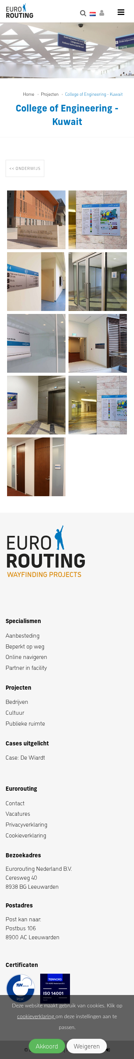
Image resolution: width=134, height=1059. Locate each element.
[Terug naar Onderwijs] (26, 176)
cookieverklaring (36, 1016)
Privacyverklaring (26, 824)
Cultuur (15, 712)
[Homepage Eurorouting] (20, 11)
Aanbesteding (22, 635)
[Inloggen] (103, 13)
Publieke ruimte (25, 723)
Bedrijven (17, 701)
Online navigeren (26, 656)
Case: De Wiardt (25, 757)
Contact (15, 803)
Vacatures (18, 813)
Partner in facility (26, 667)
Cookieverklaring (26, 835)
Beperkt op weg (25, 646)
